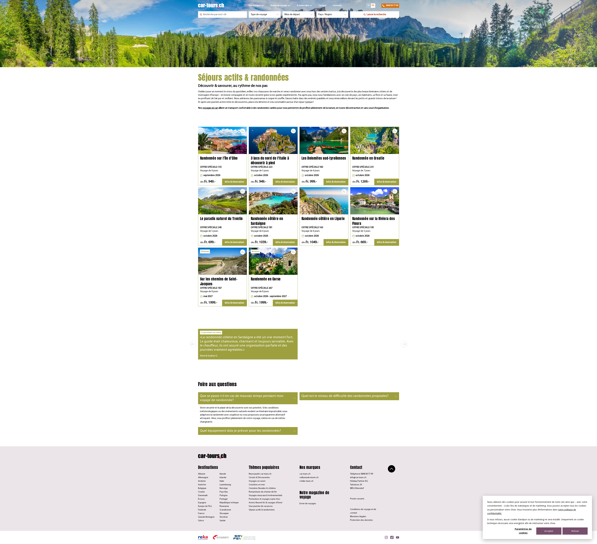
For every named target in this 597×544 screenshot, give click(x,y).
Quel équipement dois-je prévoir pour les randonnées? (240, 431)
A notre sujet (303, 5)
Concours (337, 5)
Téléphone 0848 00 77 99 (361, 474)
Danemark (202, 495)
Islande (223, 477)
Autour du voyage (278, 5)
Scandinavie (225, 510)
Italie (222, 481)
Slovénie (224, 517)
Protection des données (361, 520)
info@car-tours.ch (358, 477)
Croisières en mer (257, 485)
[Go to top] (391, 468)
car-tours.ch (305, 474)
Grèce (201, 520)
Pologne (224, 495)
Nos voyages (255, 5)
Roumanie (224, 506)
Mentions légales (358, 516)
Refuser (575, 530)
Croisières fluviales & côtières (262, 488)
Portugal (223, 499)
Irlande (223, 474)
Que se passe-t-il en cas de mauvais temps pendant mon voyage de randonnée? (241, 398)
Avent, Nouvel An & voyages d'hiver (265, 503)
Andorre (202, 481)
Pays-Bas (224, 492)
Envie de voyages (308, 503)
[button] (261, 235)
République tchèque (229, 503)
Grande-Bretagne (206, 517)
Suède (223, 520)
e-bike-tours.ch (306, 481)
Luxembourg (225, 485)
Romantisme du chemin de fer (263, 492)
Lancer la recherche (376, 14)
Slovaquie (224, 513)
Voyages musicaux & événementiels (265, 495)
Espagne (202, 503)
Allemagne (203, 477)
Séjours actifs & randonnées (262, 510)
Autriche (202, 485)
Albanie (201, 474)
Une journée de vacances (261, 506)
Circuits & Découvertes (259, 477)
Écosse (201, 499)
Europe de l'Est (205, 506)
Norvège (224, 488)
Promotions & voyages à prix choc (264, 499)
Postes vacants (357, 499)
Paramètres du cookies (523, 530)
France (201, 513)
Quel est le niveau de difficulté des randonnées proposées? (344, 396)
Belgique (202, 488)
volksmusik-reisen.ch (309, 477)
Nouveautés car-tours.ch (260, 474)
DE (368, 5)
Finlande (202, 510)
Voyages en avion (257, 481)
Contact (322, 5)
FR (373, 5)
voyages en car (210, 108)
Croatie (201, 492)
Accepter (548, 530)
